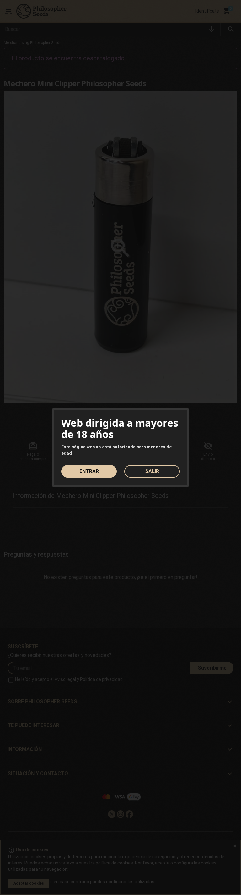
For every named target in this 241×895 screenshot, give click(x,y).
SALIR (152, 471)
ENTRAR (89, 471)
